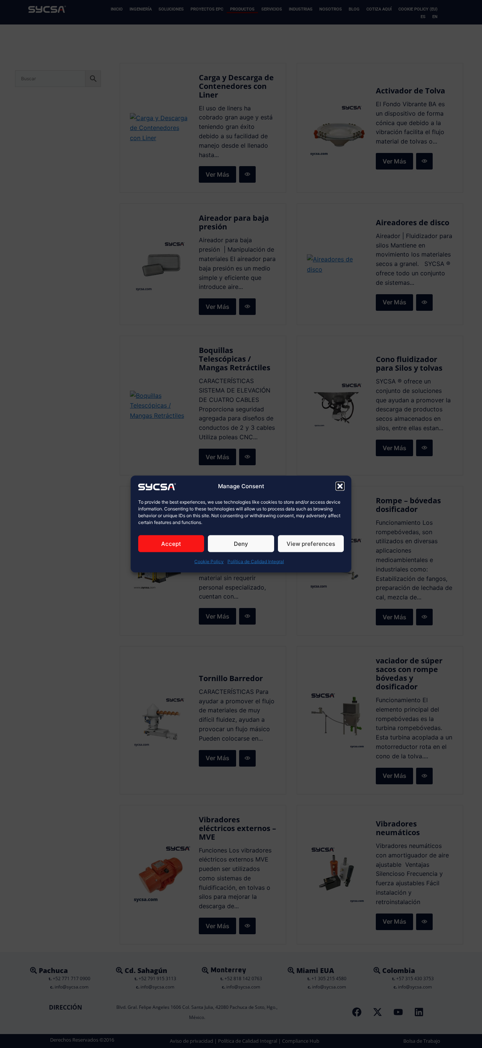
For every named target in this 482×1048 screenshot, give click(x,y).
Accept (171, 543)
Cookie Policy (209, 561)
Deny (241, 543)
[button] (340, 486)
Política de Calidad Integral (255, 561)
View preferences (311, 543)
